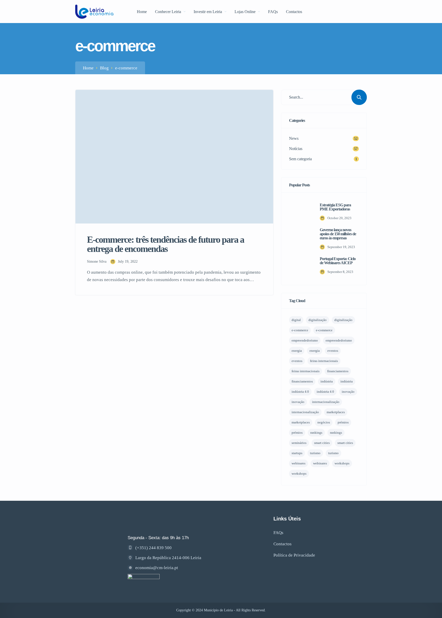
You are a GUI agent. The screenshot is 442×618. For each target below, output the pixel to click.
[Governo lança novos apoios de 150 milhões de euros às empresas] (300, 238)
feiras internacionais (324, 361)
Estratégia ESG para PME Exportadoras (335, 207)
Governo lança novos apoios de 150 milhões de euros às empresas (338, 234)
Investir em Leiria (208, 11)
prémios (343, 422)
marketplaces (336, 412)
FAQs (273, 11)
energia (297, 351)
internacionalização (325, 402)
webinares (298, 463)
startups (297, 453)
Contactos (294, 11)
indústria (327, 381)
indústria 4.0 (300, 391)
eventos (332, 351)
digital (296, 320)
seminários (299, 443)
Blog (104, 68)
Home (142, 11)
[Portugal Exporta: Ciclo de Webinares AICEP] (300, 265)
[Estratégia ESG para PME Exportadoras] (300, 211)
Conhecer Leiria (168, 11)
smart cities (322, 443)
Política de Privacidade (294, 555)
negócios (323, 422)
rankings (316, 432)
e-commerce (300, 330)
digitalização (317, 320)
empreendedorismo (305, 340)
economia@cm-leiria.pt (156, 567)
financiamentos (337, 371)
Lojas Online (245, 11)
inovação (348, 391)
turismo (315, 453)
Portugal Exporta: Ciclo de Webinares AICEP (338, 261)
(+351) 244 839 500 (153, 547)
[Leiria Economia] (94, 12)
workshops (342, 463)
